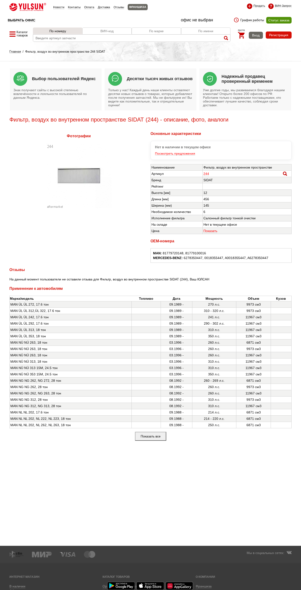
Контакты (74, 7)
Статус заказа (278, 20)
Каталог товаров (116, 576)
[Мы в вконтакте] (289, 553)
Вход (256, 35)
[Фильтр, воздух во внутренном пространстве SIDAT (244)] (78, 207)
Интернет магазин (24, 576)
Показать (210, 231)
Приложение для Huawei (180, 586)
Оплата (89, 7)
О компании (205, 576)
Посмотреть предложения (175, 153)
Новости (58, 7)
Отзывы (119, 7)
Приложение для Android (121, 586)
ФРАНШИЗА (137, 7)
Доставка (104, 7)
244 (206, 174)
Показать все (151, 436)
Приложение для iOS (150, 586)
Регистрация (278, 35)
